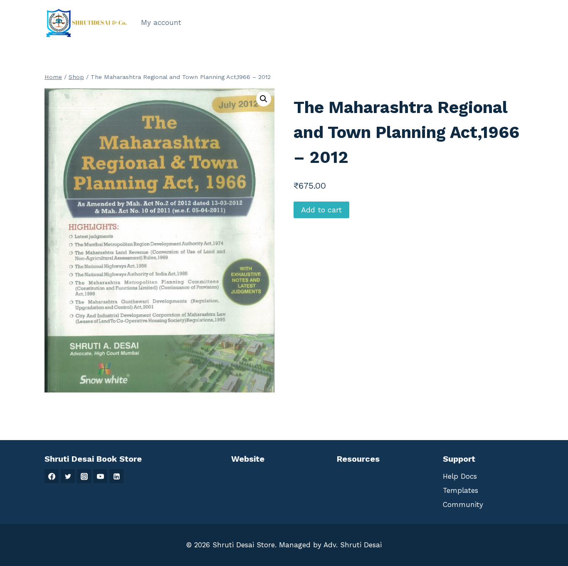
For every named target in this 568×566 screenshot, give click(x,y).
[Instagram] (84, 476)
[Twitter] (68, 476)
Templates (460, 490)
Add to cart (321, 209)
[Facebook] (51, 476)
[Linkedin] (116, 476)
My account (161, 22)
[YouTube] (100, 476)
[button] (263, 98)
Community (463, 504)
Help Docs (460, 476)
